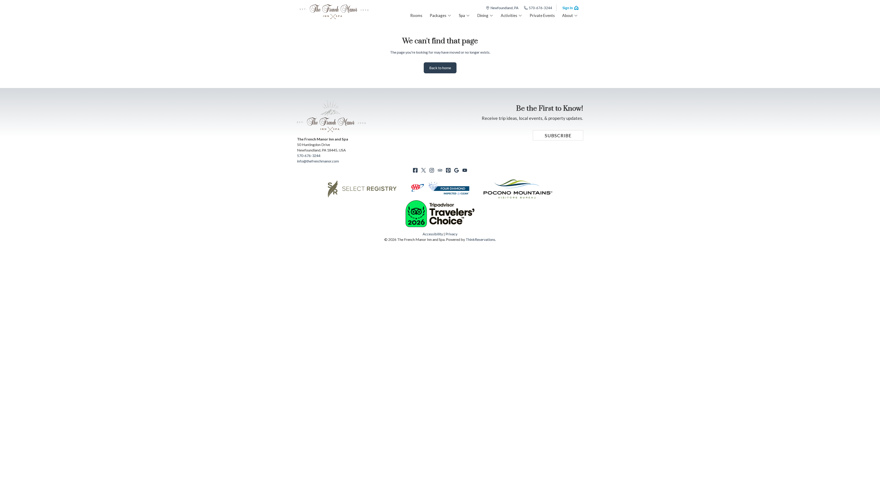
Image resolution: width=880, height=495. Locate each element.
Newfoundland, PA (504, 8)
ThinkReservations (480, 239)
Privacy (451, 234)
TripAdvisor (440, 170)
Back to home (440, 68)
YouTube (464, 170)
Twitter (423, 170)
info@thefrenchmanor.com (318, 161)
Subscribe (558, 135)
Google (456, 170)
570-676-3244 (540, 8)
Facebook (415, 170)
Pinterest (448, 170)
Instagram (431, 170)
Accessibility (433, 234)
